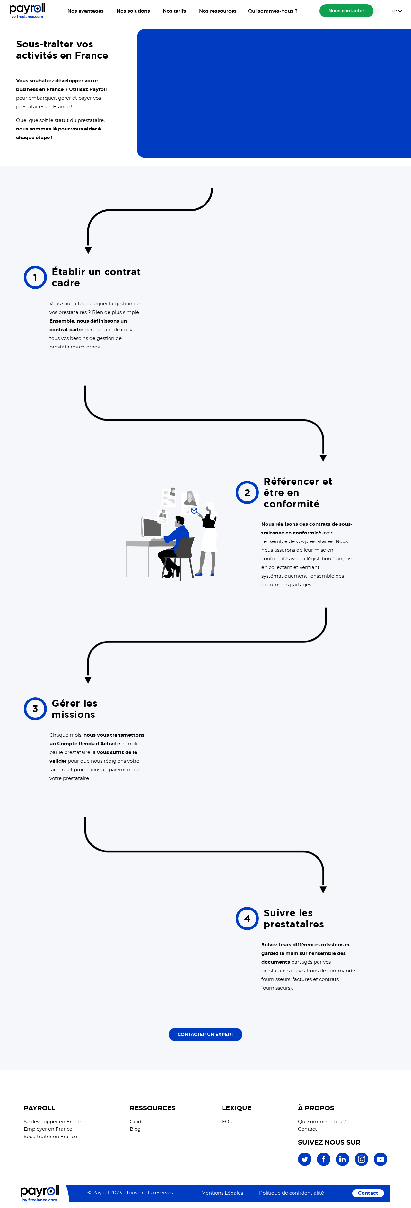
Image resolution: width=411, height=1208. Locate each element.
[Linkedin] (342, 1164)
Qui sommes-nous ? (273, 11)
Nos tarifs (174, 11)
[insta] (361, 1164)
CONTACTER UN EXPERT (205, 1034)
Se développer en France (53, 1122)
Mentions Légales (222, 1193)
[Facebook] (323, 1164)
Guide (137, 1122)
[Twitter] (304, 1164)
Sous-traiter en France (50, 1136)
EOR (227, 1122)
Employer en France (48, 1129)
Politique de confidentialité (291, 1193)
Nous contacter (346, 11)
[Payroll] (27, 17)
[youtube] (380, 1164)
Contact (307, 1129)
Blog (135, 1129)
